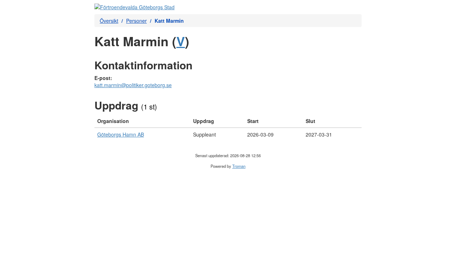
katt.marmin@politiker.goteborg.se (133, 85)
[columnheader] (142, 121)
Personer (136, 20)
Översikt (109, 20)
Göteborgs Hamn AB (120, 134)
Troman (238, 166)
